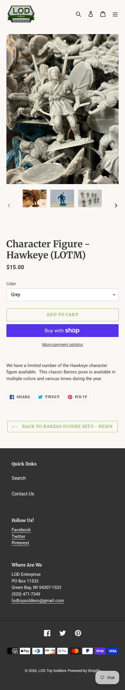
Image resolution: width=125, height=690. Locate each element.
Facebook (21, 529)
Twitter (18, 536)
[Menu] (115, 13)
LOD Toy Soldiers (52, 670)
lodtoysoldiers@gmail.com (38, 600)
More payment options (62, 344)
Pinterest (20, 543)
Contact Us (23, 494)
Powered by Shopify (84, 670)
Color (11, 283)
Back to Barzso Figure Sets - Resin (67, 426)
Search (19, 478)
